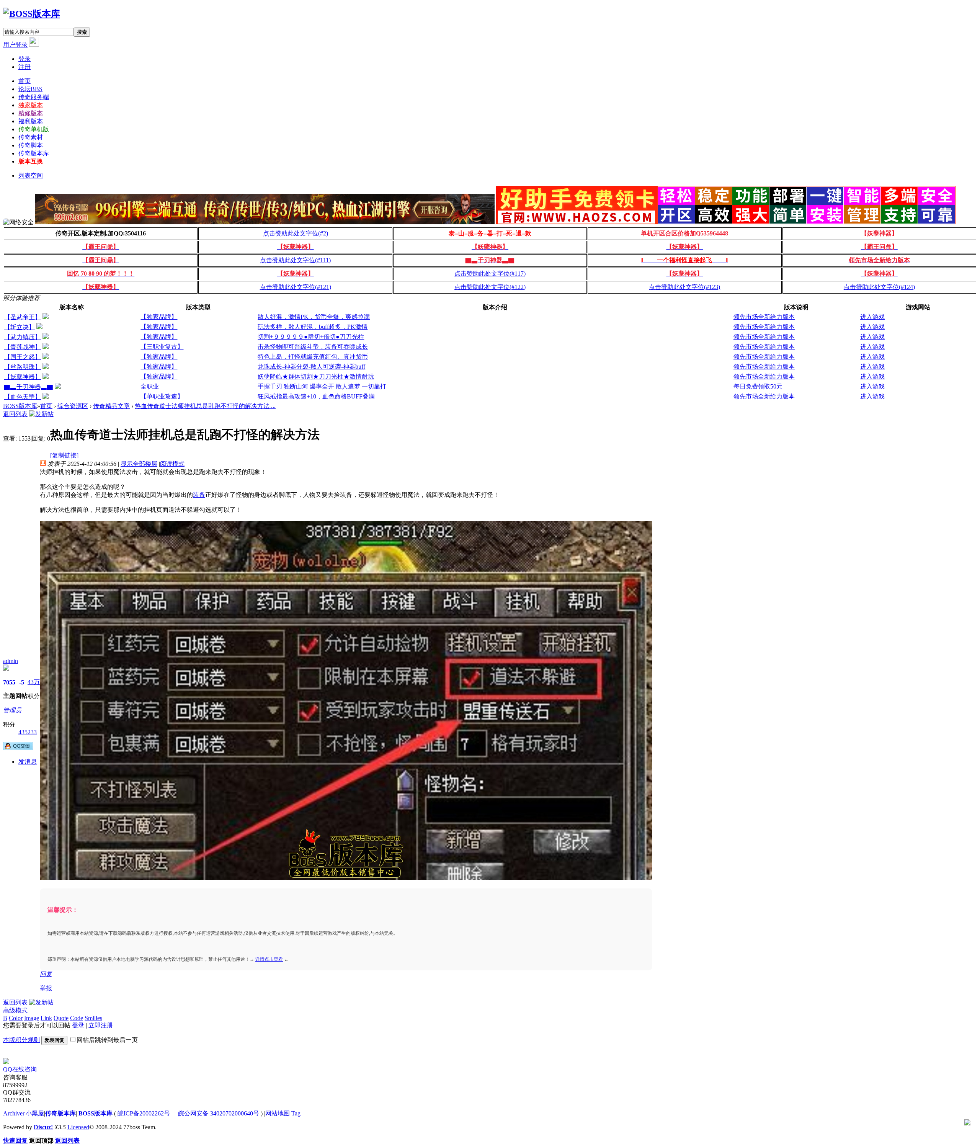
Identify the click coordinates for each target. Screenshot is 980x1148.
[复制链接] (64, 455)
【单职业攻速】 (161, 396)
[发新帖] (41, 414)
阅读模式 (172, 464)
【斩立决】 (19, 327)
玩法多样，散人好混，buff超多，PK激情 (313, 326)
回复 (46, 974)
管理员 (12, 710)
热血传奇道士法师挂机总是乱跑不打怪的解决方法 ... (205, 406)
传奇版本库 (33, 153)
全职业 (149, 386)
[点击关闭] (4, 1054)
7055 (9, 682)
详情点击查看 (269, 959)
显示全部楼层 (139, 464)
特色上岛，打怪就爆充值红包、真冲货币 (313, 356)
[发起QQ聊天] (18, 748)
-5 (21, 682)
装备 (199, 495)
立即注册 (100, 1025)
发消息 (27, 761)
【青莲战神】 (22, 347)
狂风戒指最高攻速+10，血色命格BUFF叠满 (316, 396)
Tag (296, 1113)
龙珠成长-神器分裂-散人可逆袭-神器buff (311, 366)
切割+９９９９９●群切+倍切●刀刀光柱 (311, 336)
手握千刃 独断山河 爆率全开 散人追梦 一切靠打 (322, 386)
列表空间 (30, 175)
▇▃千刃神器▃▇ (28, 387)
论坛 (30, 89)
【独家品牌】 (158, 317)
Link (46, 1018)
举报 (46, 988)
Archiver (13, 1113)
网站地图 (277, 1113)
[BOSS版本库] (31, 14)
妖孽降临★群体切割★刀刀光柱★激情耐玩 (316, 376)
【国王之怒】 (22, 357)
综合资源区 (72, 406)
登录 (24, 59)
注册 (24, 67)
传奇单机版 (33, 129)
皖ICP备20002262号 (144, 1113)
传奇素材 (30, 137)
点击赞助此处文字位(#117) (490, 273)
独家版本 (30, 105)
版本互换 (30, 161)
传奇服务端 (33, 97)
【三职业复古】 (161, 346)
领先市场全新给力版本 (764, 317)
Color (16, 1018)
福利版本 (30, 121)
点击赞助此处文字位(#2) (295, 233)
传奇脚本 (30, 145)
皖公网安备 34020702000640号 (218, 1113)
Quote (61, 1018)
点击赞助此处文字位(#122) (490, 287)
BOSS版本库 (20, 406)
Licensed (78, 1127)
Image (31, 1018)
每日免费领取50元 (757, 386)
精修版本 (30, 113)
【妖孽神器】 (22, 377)
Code (76, 1018)
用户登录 (15, 44)
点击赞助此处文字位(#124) (879, 287)
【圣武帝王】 (22, 317)
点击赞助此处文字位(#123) (684, 287)
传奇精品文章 (111, 406)
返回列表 (15, 414)
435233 (27, 732)
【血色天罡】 (22, 397)
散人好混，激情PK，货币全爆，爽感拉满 (314, 317)
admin (10, 661)
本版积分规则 (21, 1040)
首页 (24, 81)
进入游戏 (872, 317)
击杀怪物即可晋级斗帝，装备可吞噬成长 (313, 346)
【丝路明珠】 (22, 367)
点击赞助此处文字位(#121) (295, 287)
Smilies (93, 1018)
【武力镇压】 (22, 337)
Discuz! (43, 1127)
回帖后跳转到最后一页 (107, 1040)
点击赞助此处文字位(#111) (295, 260)
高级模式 (15, 1010)
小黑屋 (35, 1113)
